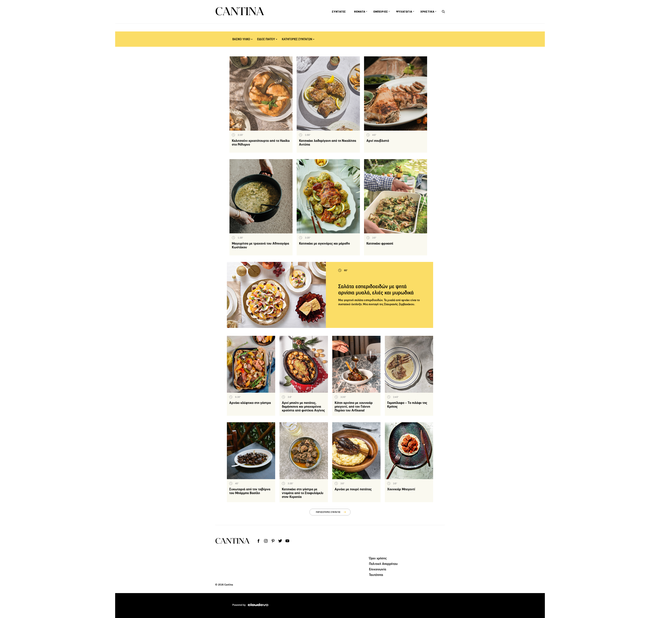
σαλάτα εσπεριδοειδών (368, 300)
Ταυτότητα (376, 575)
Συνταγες (339, 11)
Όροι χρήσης (378, 558)
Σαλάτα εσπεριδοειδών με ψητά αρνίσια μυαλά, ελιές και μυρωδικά (376, 289)
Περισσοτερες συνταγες (328, 512)
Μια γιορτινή (346, 300)
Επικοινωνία (377, 569)
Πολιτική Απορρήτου (383, 564)
